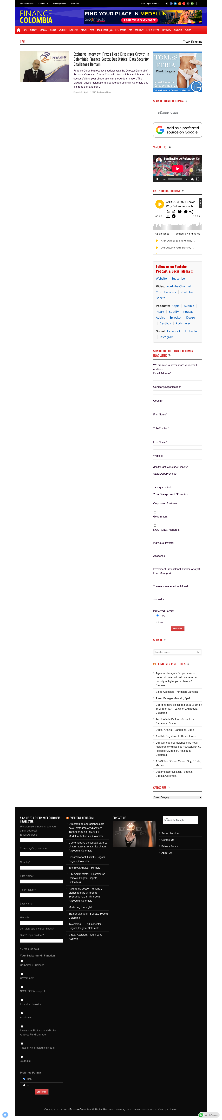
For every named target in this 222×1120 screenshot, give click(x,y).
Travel (84, 30)
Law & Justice (152, 30)
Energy (33, 30)
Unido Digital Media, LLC (151, 3)
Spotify (174, 311)
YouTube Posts (166, 292)
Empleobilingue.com (82, 818)
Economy (139, 30)
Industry (73, 30)
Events (188, 30)
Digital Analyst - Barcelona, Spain (175, 730)
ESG (130, 30)
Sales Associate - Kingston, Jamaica (177, 692)
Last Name (160, 442)
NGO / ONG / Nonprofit (166, 529)
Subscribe (178, 278)
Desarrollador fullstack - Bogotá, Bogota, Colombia (174, 774)
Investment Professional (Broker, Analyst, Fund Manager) (176, 571)
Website (161, 278)
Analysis (178, 30)
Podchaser (183, 323)
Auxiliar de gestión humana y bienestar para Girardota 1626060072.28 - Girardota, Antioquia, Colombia (85, 894)
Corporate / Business (165, 503)
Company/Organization (167, 387)
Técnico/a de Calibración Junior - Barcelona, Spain (175, 721)
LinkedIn (191, 331)
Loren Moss (105, 92)
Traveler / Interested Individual (170, 586)
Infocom (43, 30)
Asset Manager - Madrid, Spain (173, 698)
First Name (160, 414)
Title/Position (161, 428)
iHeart (160, 311)
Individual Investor (163, 543)
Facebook (174, 331)
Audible (189, 306)
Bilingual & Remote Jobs (171, 664)
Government (160, 516)
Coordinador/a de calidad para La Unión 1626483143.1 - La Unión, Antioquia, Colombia (179, 709)
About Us (75, 3)
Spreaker (175, 317)
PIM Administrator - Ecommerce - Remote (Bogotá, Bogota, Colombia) (88, 878)
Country (158, 400)
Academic (159, 556)
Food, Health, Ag (104, 30)
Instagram (167, 337)
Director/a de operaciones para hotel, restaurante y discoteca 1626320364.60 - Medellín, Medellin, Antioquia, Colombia (178, 748)
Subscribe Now (26, 3)
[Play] (157, 179)
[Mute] (192, 179)
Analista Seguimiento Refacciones (176, 736)
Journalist (158, 599)
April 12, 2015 (90, 92)
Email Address (162, 373)
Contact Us (43, 3)
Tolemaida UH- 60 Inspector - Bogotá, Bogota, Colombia (86, 926)
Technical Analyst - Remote (84, 867)
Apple (175, 306)
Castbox (165, 323)
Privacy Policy (59, 3)
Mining (53, 30)
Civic (92, 30)
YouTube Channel (179, 286)
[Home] (18, 30)
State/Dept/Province (165, 473)
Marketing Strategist (80, 907)
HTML (162, 615)
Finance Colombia (80, 1109)
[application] (177, 168)
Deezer (191, 317)
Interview (166, 30)
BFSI (25, 30)
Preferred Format (163, 611)
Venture (62, 30)
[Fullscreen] (197, 179)
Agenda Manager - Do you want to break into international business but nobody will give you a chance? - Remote (176, 679)
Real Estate (120, 30)
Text (161, 622)
